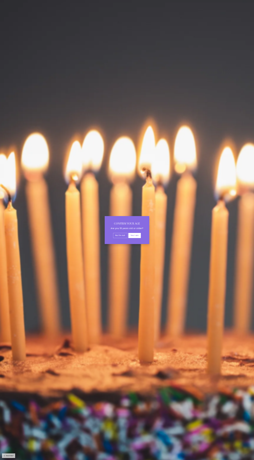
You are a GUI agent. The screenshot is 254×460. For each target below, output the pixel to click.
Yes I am (134, 235)
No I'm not (120, 235)
